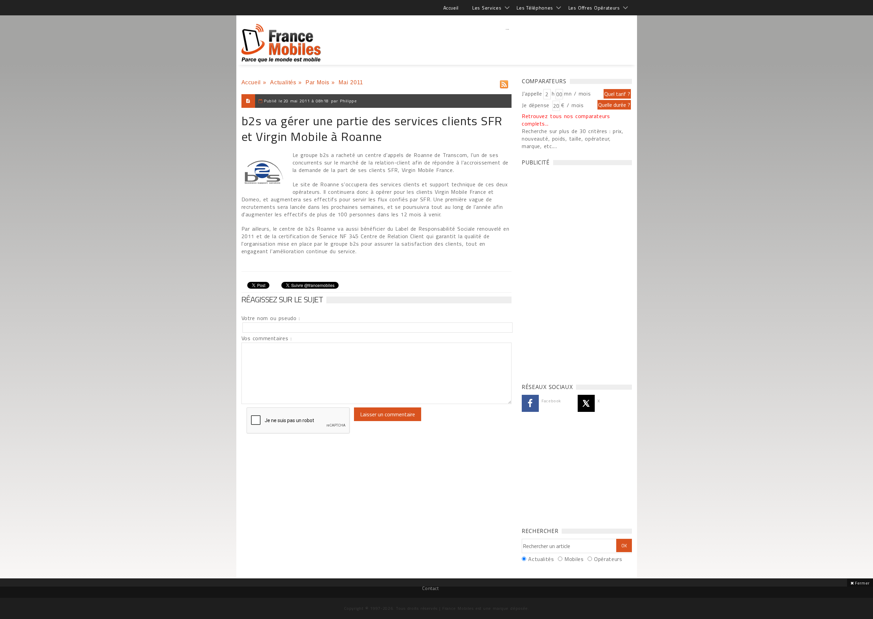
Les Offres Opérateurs (594, 7)
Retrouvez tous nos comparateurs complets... (566, 120)
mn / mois (577, 93)
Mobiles (573, 559)
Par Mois (317, 82)
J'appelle (532, 93)
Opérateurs (608, 559)
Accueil (451, 7)
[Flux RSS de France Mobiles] (504, 82)
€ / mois (572, 105)
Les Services (486, 7)
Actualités (283, 82)
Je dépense (536, 105)
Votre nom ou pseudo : (270, 318)
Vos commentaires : (266, 338)
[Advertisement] (508, 42)
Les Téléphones (535, 7)
